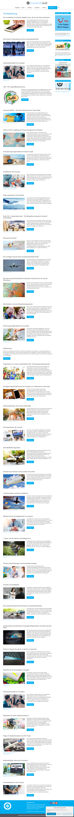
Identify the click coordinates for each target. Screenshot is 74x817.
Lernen (23, 7)
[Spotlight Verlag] (63, 77)
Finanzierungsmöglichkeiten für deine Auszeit (18, 151)
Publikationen (7, 348)
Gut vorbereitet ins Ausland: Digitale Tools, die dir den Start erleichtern (26, 17)
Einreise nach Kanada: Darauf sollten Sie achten (19, 471)
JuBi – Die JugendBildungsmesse (14, 87)
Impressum (42, 815)
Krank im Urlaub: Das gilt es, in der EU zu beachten (20, 649)
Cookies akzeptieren (51, 813)
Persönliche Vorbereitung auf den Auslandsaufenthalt (20, 39)
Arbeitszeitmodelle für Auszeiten (14, 63)
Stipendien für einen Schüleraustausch (16, 715)
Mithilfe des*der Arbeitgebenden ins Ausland (18, 516)
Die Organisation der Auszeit (12, 427)
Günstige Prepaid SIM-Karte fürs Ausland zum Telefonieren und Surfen (26, 386)
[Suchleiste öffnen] (58, 7)
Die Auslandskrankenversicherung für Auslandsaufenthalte (22, 606)
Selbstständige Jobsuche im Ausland (15, 760)
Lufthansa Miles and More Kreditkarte (15, 493)
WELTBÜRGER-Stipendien (11, 448)
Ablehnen (59, 813)
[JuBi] (63, 50)
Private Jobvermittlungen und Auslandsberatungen (20, 563)
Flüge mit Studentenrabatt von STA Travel (17, 736)
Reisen (44, 7)
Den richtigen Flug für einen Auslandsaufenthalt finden (21, 257)
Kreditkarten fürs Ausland (11, 172)
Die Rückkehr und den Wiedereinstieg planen (18, 304)
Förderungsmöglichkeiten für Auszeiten (16, 326)
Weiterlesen (30, 30)
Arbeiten (30, 7)
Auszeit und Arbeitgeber (11, 585)
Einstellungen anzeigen (67, 813)
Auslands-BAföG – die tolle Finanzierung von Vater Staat (21, 110)
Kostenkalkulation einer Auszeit (13, 782)
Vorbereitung (52, 7)
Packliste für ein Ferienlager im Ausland (16, 670)
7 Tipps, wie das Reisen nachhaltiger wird (17, 538)
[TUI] (63, 30)
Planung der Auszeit (9, 238)
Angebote (17, 7)
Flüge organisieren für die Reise (13, 195)
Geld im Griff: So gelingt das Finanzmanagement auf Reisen (22, 130)
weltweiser (42, 811)
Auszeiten (37, 7)
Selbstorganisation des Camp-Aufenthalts (17, 406)
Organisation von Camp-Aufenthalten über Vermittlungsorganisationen (26, 364)
